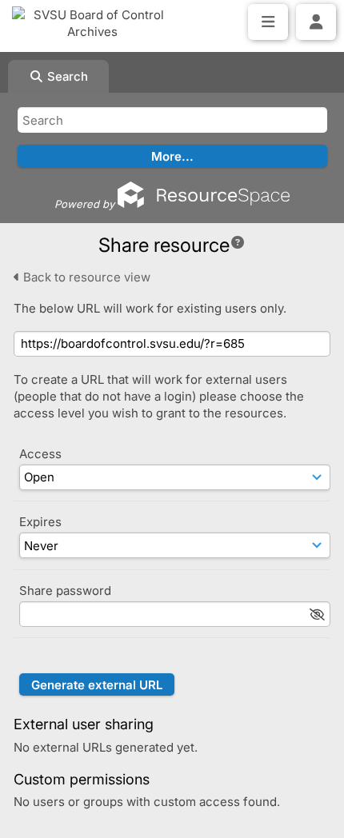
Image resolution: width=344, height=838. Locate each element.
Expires (40, 521)
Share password (65, 590)
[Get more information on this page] (238, 242)
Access (40, 453)
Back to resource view (85, 277)
